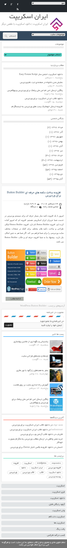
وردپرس (13, 472)
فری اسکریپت (58, 492)
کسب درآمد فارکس (56, 535)
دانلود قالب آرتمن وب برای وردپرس (36, 434)
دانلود (23, 468)
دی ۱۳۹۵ (58, 174)
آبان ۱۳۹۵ (57, 179)
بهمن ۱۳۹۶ (57, 141)
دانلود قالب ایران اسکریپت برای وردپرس (44, 98)
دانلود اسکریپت (55, 472)
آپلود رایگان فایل (57, 504)
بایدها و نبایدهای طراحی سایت (34, 356)
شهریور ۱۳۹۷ (56, 137)
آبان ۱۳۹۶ (57, 146)
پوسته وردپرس (55, 477)
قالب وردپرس (28, 472)
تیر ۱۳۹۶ (58, 151)
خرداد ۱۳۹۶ (57, 155)
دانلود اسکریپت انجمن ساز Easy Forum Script (41, 74)
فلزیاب (60, 434)
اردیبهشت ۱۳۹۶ (55, 160)
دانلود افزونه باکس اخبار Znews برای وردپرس (31, 447)
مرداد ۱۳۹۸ (57, 127)
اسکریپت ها (59, 523)
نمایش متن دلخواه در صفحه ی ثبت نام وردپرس (41, 82)
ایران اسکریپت (37, 468)
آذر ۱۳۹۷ (58, 132)
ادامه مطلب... (14, 299)
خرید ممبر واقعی (55, 439)
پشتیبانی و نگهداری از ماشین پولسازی (31, 341)
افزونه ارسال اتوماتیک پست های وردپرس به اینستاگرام (37, 106)
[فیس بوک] (17, 4)
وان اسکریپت (58, 510)
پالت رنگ (60, 529)
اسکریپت (28, 463)
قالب (41, 472)
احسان (60, 447)
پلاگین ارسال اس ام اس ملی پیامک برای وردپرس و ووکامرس (35, 90)
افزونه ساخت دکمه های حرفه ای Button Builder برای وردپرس (34, 194)
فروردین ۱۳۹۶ (55, 165)
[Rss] (17, 9)
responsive (56, 463)
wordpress (41, 463)
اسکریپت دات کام (57, 517)
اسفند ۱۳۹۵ (57, 169)
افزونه (16, 463)
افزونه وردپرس (54, 468)
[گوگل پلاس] (11, 4)
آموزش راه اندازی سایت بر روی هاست (30, 385)
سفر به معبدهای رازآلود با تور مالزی (32, 370)
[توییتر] (5, 4)
